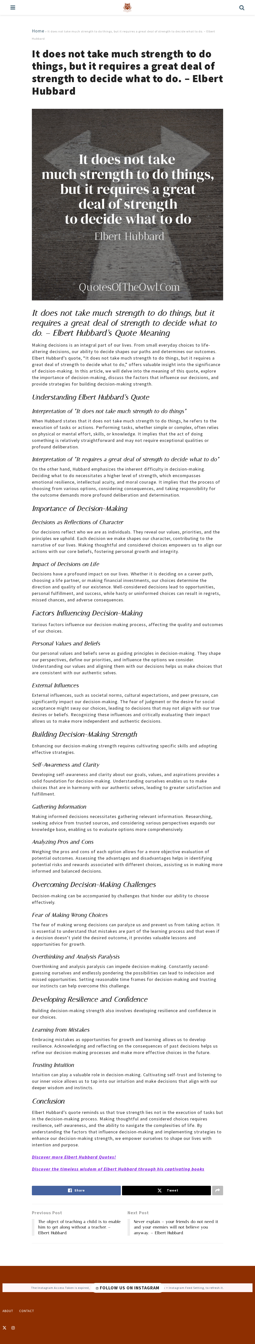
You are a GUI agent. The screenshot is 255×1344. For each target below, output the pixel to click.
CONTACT (26, 1311)
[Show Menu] (12, 7)
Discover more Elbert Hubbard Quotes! (74, 1157)
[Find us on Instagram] (13, 1328)
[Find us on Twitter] (4, 1328)
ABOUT (7, 1311)
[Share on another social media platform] (217, 1190)
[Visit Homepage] (127, 7)
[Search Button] (242, 7)
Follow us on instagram (129, 1288)
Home (38, 31)
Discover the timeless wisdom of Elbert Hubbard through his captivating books (118, 1169)
